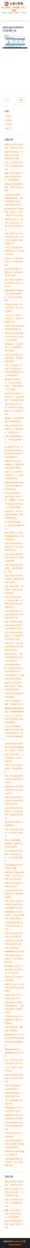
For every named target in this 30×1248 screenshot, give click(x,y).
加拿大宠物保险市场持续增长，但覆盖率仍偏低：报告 (14, 568)
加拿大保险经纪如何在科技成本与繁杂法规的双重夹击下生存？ (14, 800)
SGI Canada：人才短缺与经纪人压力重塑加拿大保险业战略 (14, 347)
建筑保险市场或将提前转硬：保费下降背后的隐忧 (14, 187)
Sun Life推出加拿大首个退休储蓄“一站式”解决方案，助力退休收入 (14, 969)
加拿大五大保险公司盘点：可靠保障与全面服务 (14, 832)
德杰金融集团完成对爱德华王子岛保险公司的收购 (14, 1078)
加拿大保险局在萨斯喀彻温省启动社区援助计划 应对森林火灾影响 (14, 625)
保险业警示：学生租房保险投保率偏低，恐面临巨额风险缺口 (14, 514)
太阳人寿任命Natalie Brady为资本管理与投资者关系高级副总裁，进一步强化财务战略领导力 (14, 733)
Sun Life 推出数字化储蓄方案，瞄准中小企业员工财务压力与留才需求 (14, 212)
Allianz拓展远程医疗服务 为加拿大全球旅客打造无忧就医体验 (14, 485)
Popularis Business (15, 1244)
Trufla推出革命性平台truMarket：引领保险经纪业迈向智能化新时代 (15, 464)
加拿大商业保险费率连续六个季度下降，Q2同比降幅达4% (14, 557)
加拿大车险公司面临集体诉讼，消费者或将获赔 (14, 768)
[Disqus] (15, 70)
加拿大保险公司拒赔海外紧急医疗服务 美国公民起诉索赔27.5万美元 (14, 904)
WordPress (16, 1241)
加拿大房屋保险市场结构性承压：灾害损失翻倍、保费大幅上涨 (14, 428)
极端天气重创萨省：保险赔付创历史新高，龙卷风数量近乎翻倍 (14, 155)
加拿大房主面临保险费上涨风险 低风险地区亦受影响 (14, 779)
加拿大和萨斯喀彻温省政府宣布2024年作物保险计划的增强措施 (14, 1143)
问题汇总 (8, 128)
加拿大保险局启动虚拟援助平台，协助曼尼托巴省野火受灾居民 (14, 635)
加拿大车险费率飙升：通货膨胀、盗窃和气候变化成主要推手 (14, 843)
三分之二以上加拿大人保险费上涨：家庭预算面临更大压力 (14, 318)
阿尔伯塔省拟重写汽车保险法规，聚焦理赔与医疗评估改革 (14, 272)
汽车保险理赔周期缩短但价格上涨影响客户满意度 (14, 925)
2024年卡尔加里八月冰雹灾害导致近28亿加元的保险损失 (15, 987)
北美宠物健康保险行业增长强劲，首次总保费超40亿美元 (14, 1162)
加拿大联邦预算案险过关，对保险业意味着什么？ (14, 439)
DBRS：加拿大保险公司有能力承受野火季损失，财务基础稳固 (14, 176)
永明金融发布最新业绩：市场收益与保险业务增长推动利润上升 (14, 667)
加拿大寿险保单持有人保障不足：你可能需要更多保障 (14, 958)
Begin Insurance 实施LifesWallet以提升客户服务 (14, 1052)
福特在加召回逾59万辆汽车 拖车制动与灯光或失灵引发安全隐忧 (15, 336)
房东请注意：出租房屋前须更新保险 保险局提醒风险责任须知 (14, 646)
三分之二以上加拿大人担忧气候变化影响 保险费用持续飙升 (14, 718)
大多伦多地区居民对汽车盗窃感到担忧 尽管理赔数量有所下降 (14, 614)
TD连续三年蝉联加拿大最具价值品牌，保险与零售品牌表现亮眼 (14, 686)
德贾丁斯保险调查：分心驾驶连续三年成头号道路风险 (14, 757)
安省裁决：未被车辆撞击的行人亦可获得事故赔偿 (14, 261)
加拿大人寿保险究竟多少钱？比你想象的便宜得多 (14, 165)
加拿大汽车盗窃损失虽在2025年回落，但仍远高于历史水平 (14, 250)
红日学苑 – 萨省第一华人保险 (14, 9)
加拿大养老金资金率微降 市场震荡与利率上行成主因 (14, 282)
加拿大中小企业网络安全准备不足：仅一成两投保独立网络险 (14, 475)
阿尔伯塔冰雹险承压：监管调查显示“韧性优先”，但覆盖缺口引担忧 (14, 496)
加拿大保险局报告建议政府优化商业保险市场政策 (14, 1125)
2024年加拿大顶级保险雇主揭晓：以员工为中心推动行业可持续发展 (14, 875)
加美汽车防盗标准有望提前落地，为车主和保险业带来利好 (14, 546)
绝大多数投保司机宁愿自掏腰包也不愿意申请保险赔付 (14, 1019)
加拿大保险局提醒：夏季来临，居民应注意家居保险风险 (14, 589)
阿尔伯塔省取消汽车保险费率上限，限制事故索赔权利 (14, 893)
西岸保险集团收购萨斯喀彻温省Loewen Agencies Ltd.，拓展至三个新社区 (14, 747)
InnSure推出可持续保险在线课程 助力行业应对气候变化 (14, 789)
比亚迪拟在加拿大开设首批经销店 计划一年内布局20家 (14, 307)
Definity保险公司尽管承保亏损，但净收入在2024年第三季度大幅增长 (14, 915)
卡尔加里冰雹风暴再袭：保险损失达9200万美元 (14, 525)
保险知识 (8, 116)
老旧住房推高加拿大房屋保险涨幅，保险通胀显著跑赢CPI (14, 358)
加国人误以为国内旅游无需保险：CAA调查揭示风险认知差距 (14, 578)
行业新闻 (8, 124)
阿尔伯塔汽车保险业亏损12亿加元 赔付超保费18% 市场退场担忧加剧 (15, 396)
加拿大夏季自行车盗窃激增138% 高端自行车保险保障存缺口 (14, 536)
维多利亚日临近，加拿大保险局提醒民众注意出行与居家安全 (14, 657)
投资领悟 (8, 120)
